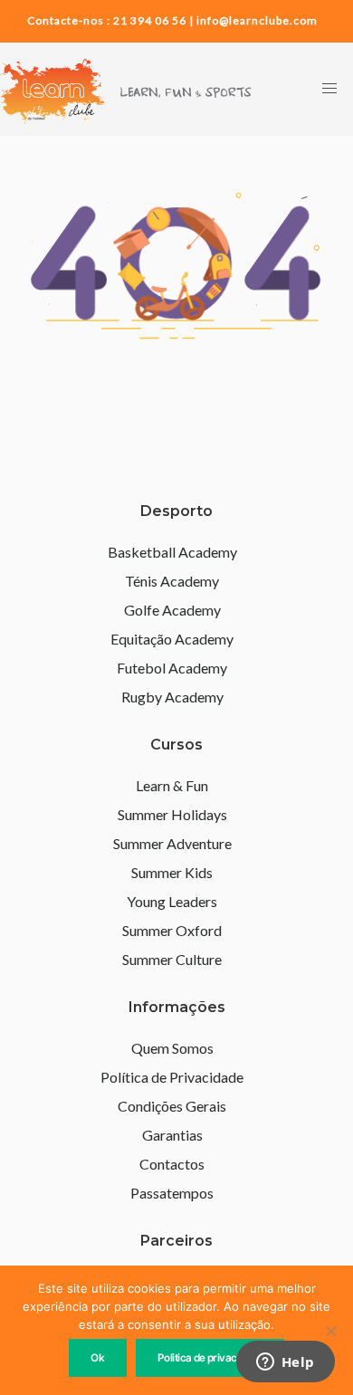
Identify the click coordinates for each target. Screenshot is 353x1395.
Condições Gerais (172, 1105)
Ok (97, 1358)
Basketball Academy (172, 551)
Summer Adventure (172, 843)
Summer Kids (172, 872)
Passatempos (172, 1192)
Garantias (172, 1134)
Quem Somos (172, 1047)
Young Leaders (172, 901)
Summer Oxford (172, 930)
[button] (329, 89)
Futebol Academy (172, 667)
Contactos (172, 1163)
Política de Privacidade (171, 1076)
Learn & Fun (172, 785)
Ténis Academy (172, 580)
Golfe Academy (172, 609)
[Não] (330, 1331)
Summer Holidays (172, 814)
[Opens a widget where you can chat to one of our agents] (285, 1363)
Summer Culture (172, 959)
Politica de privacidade (209, 1358)
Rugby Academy (172, 696)
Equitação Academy (172, 638)
